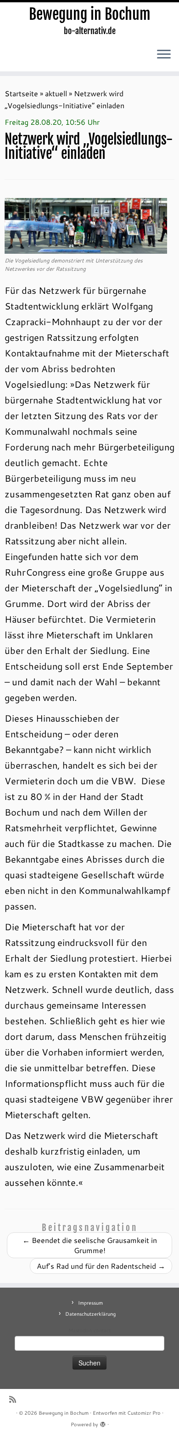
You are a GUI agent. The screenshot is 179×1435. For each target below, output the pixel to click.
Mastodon (80, 1330)
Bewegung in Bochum (90, 14)
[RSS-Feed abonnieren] (15, 1399)
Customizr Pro (144, 1413)
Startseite (21, 93)
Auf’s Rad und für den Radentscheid (101, 1265)
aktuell (56, 93)
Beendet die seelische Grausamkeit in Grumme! (89, 1245)
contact (102, 1330)
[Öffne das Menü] (164, 55)
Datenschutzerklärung (90, 1314)
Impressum (90, 1303)
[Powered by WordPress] (103, 1422)
